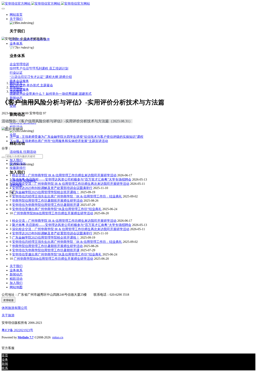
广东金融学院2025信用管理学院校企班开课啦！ (46, 192)
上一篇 (76, 136)
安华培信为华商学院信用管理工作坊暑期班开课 (46, 204)
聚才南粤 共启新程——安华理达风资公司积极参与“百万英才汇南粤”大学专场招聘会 (71, 179)
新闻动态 (16, 87)
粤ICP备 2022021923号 (17, 330)
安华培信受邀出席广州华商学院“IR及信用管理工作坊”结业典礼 (57, 209)
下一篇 (59, 141)
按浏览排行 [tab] (18, 163)
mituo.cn (57, 337)
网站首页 (16, 14)
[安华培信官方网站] (128, 4)
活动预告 (16, 91)
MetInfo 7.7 (26, 337)
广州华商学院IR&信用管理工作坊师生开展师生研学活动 (53, 213)
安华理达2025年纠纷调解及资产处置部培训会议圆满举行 (52, 188)
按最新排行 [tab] (18, 168)
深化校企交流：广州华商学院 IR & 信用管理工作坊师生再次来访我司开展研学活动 (70, 183)
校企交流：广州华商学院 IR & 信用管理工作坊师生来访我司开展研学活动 (64, 175)
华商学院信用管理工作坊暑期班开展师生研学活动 (47, 200)
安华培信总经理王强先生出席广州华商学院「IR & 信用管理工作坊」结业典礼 (67, 196)
